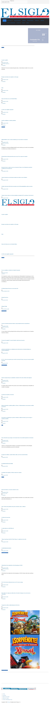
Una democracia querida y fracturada (8, 394)
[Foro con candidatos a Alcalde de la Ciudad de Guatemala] (18, 264)
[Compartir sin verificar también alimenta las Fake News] (18, 601)
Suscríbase (4, 695)
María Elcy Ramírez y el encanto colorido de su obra (10, 489)
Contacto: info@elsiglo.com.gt (7, 699)
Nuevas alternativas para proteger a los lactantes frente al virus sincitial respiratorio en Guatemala (17, 437)
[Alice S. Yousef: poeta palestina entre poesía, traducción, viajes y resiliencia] (18, 503)
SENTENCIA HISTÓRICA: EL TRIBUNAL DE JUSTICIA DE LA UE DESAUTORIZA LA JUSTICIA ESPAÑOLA (16, 350)
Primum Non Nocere (5, 297)
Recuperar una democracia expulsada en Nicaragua (10, 224)
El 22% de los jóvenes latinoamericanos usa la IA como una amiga (12, 582)
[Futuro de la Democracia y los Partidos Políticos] (18, 95)
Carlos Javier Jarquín (4, 493)
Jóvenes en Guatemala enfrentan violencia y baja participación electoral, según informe (16, 323)
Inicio (4, 20)
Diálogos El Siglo (4, 306)
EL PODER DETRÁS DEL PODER (7, 463)
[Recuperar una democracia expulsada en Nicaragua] (18, 73)
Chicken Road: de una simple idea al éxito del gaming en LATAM (12, 565)
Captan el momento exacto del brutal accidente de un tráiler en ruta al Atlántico (14, 177)
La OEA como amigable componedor (8, 109)
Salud (4, 22)
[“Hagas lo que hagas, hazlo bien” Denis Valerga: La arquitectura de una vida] (18, 535)
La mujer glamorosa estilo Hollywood (8, 528)
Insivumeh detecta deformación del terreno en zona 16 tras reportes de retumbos (14, 156)
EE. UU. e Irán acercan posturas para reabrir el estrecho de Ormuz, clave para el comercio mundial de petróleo (18, 360)
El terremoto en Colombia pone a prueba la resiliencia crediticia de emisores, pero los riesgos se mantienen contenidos (17, 418)
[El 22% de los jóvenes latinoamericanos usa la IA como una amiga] (18, 578)
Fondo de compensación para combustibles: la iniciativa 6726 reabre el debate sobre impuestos (17, 377)
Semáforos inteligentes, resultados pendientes (9, 120)
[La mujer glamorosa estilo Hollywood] (18, 525)
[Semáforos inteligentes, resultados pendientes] (18, 117)
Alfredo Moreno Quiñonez (5, 441)
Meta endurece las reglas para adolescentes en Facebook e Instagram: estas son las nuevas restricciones (16, 594)
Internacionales (30, 20)
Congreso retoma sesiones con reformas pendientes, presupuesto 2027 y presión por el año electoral (17, 195)
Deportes (42, 20)
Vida (23, 22)
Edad (2, 87)
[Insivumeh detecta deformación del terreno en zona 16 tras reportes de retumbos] (18, 153)
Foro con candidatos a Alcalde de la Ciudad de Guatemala (11, 270)
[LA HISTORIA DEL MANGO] (18, 544)
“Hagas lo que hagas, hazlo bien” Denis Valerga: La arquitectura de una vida (14, 539)
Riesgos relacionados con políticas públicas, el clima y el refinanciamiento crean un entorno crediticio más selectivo (18, 406)
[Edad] (18, 84)
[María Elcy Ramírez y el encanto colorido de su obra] (18, 483)
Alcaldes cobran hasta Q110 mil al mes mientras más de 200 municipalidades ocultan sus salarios (17, 186)
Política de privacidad (6, 696)
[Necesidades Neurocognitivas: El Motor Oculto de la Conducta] (18, 469)
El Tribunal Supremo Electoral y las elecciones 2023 (10, 288)
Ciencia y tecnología (11, 22)
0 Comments (3, 65)
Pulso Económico (17, 20)
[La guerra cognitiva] (18, 54)
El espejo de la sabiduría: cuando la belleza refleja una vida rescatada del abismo (15, 454)
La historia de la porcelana (6, 517)
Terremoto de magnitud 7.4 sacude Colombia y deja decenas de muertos (13, 340)
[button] (11, 20)
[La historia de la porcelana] (18, 514)
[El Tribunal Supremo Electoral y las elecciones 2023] (18, 285)
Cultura (18, 22)
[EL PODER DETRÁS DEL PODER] (18, 460)
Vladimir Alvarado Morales (5, 143)
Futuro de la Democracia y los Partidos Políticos (9, 98)
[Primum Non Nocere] (18, 294)
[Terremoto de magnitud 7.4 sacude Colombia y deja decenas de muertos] (18, 337)
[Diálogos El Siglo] (18, 303)
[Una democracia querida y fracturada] (18, 391)
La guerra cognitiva (5, 214)
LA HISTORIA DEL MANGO (6, 548)
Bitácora (24, 20)
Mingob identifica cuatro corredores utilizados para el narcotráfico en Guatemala (15, 139)
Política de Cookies (6, 698)
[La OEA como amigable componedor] (18, 106)
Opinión (36, 20)
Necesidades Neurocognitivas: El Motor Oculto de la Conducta (11, 472)
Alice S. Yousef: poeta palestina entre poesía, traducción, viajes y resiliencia (13, 506)
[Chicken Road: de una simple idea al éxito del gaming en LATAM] (18, 559)
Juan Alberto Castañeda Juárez (5, 63)
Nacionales (9, 20)
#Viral (27, 22)
